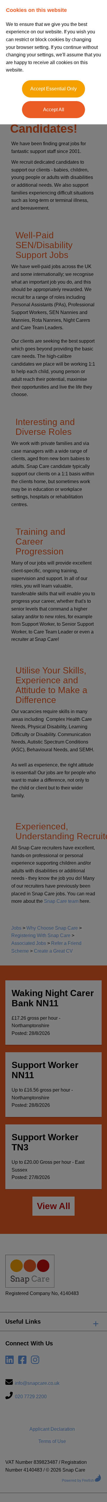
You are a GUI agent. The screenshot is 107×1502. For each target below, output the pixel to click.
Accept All (53, 109)
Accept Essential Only (53, 88)
